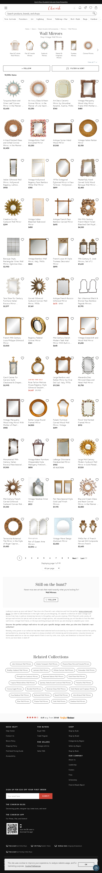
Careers (71, 770)
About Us (72, 760)
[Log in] (74, 8)
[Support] (96, 868)
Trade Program (42, 736)
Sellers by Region (75, 746)
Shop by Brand (74, 736)
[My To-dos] (80, 8)
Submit (45, 796)
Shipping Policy (11, 746)
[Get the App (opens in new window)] (12, 829)
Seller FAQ (41, 751)
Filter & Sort (77, 68)
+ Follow (26, 68)
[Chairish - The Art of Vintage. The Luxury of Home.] (54, 8)
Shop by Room (74, 751)
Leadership (73, 765)
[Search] (94, 13)
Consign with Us (43, 746)
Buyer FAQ (41, 731)
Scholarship (73, 780)
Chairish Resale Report (77, 785)
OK (86, 864)
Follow (52, 600)
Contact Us (10, 736)
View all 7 (91, 62)
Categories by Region (76, 741)
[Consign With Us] (85, 8)
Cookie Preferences (33, 866)
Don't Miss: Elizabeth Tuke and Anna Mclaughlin (50, 2)
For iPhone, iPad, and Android (16, 819)
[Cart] (96, 8)
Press (70, 775)
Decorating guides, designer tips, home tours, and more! (26, 809)
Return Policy (10, 741)
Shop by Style (74, 731)
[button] (5, 8)
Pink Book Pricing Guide (14, 751)
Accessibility (10, 756)
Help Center (10, 731)
